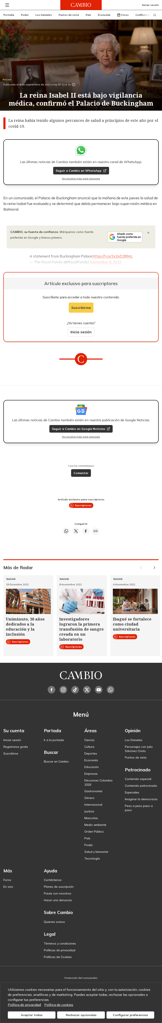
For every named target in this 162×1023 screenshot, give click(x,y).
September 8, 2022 (105, 262)
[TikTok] (75, 690)
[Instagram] (63, 690)
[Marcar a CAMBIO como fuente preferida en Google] (124, 236)
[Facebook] (51, 690)
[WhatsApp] (110, 690)
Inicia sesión (81, 332)
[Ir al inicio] (81, 5)
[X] (87, 690)
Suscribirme (81, 308)
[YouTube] (99, 690)
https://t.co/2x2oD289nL (113, 256)
